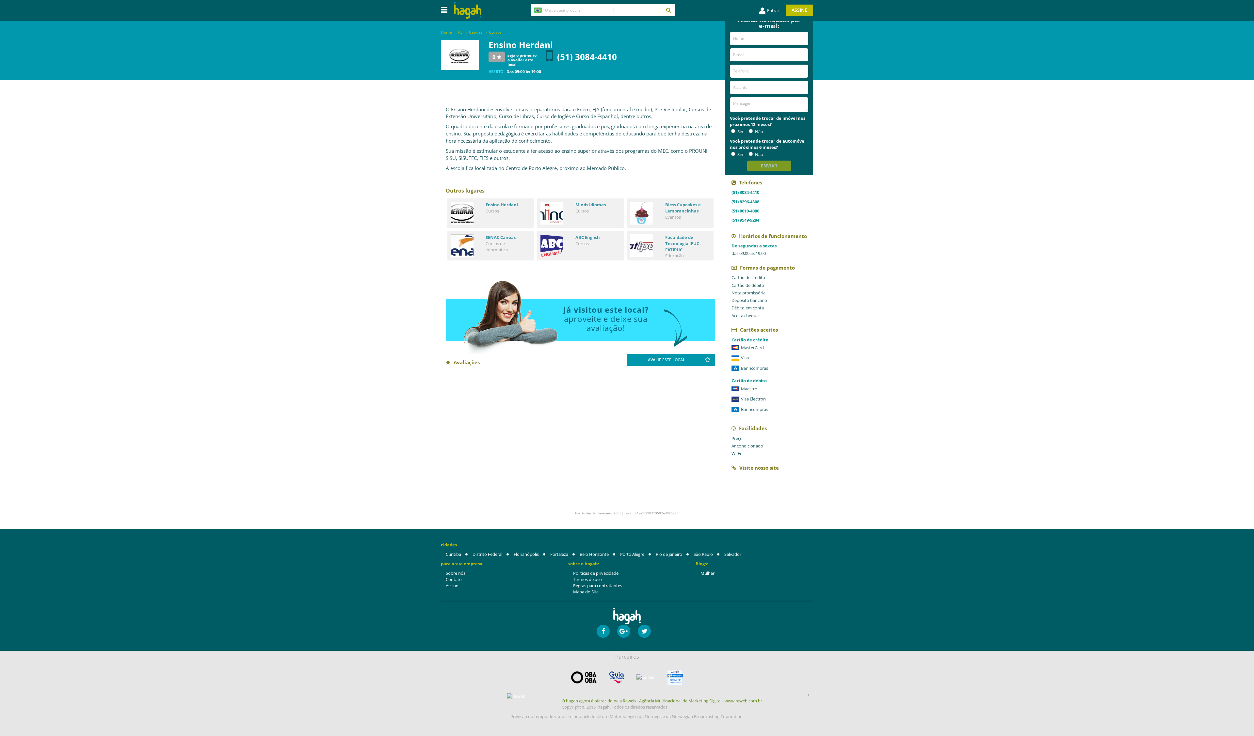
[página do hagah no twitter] (644, 631)
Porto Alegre (632, 554)
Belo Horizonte (594, 554)
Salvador (732, 554)
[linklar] (645, 677)
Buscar (668, 10)
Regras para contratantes (597, 585)
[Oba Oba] (584, 677)
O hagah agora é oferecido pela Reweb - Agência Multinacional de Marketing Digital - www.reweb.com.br (662, 701)
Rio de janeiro (669, 554)
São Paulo (703, 554)
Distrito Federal (487, 554)
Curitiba (453, 554)
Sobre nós (455, 573)
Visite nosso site (759, 467)
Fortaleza (559, 554)
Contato (454, 579)
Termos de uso (587, 579)
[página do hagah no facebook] (603, 631)
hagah (467, 10)
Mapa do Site (586, 592)
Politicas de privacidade (596, 573)
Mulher (707, 573)
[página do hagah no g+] (623, 631)
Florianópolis (526, 554)
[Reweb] (516, 696)
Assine (799, 10)
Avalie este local (666, 360)
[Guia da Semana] (616, 677)
